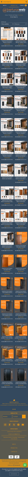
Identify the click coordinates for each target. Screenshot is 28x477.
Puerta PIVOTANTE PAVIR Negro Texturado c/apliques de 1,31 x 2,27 (20, 87)
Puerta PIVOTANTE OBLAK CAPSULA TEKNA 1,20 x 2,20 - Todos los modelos (7, 41)
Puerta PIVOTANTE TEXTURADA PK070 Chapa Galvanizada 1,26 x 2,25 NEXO (7, 314)
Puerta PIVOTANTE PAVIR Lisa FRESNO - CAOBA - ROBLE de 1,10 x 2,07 (21, 155)
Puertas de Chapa (13, 15)
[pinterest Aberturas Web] (18, 424)
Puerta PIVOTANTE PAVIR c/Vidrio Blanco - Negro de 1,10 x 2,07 (21, 110)
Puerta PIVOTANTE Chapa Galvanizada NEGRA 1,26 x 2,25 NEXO (7, 383)
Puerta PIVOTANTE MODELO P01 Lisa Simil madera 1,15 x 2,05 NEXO (21, 337)
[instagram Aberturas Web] (5, 424)
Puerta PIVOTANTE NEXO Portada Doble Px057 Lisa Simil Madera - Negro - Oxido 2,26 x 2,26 (7, 223)
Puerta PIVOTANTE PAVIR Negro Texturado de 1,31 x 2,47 (7, 110)
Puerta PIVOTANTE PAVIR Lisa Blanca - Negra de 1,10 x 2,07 (21, 178)
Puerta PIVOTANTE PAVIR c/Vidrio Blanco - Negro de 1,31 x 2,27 (7, 132)
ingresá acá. (24, 461)
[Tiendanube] (14, 465)
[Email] (23, 424)
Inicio (6, 15)
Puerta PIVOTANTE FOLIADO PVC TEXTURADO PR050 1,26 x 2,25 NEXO (7, 269)
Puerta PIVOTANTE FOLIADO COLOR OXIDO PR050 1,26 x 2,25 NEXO (21, 246)
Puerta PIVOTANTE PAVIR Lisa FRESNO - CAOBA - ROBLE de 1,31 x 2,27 (7, 178)
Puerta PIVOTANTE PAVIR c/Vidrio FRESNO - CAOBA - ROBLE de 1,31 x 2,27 (21, 132)
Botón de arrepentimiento (14, 462)
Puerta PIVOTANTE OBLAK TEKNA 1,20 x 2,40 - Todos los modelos (21, 41)
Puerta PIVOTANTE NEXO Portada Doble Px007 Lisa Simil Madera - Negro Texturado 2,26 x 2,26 (7, 201)
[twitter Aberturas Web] (14, 424)
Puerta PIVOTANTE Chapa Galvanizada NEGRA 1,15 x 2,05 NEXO (21, 383)
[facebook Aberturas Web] (9, 424)
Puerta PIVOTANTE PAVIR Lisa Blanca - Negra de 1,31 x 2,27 (7, 246)
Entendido (14, 474)
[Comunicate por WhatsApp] (25, 465)
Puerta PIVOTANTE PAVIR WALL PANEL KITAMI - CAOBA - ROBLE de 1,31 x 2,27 (7, 87)
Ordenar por (3, 21)
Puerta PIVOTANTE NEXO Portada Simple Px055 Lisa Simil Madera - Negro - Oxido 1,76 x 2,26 (21, 223)
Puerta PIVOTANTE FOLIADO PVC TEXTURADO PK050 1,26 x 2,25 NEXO (21, 269)
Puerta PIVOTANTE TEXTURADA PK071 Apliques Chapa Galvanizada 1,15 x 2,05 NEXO (7, 292)
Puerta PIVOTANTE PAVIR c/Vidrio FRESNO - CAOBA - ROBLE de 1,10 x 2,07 (7, 155)
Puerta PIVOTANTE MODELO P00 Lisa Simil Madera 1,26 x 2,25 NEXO (7, 337)
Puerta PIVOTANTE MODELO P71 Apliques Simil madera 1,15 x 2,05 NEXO (21, 360)
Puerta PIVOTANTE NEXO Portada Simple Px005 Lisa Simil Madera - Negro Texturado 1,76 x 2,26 (21, 201)
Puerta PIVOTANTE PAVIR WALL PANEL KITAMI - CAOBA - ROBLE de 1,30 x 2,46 (21, 64)
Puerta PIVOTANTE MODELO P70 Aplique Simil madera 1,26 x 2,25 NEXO (7, 360)
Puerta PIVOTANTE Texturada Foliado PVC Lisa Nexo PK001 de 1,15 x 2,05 (21, 292)
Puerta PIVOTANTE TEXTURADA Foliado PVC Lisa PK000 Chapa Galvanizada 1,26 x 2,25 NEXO (21, 314)
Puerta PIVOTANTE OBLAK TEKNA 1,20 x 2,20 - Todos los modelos (7, 64)
